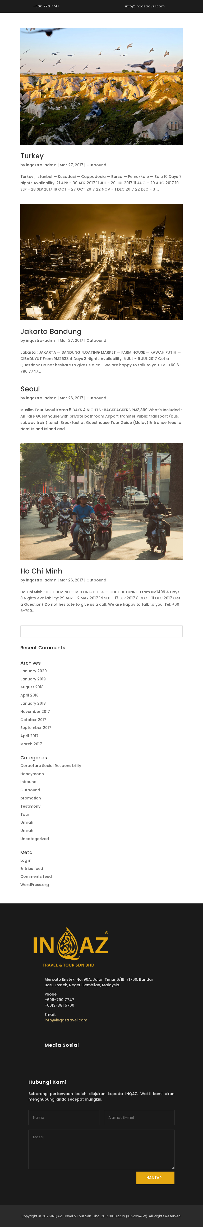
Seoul (30, 389)
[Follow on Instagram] (94, 1062)
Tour (24, 814)
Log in (25, 860)
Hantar (154, 1177)
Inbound (28, 781)
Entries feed (31, 868)
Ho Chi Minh (41, 571)
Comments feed (36, 876)
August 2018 (32, 687)
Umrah (26, 822)
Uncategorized (34, 838)
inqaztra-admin (41, 165)
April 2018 (29, 695)
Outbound (96, 165)
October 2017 (33, 719)
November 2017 (35, 711)
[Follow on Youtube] (113, 1062)
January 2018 (33, 703)
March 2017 (31, 744)
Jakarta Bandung (51, 331)
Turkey (32, 156)
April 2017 (29, 735)
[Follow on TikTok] (103, 1062)
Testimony (30, 806)
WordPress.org (34, 884)
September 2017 (35, 727)
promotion (30, 798)
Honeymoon (32, 773)
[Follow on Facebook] (84, 1062)
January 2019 (33, 679)
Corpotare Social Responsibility (50, 765)
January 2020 (33, 671)
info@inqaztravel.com (66, 1020)
